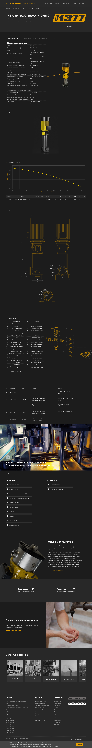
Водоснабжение (40, 703)
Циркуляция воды (40, 714)
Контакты (82, 3)
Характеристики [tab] (13, 38)
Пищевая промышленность (40, 717)
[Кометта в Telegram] (81, 704)
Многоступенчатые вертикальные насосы (17, 707)
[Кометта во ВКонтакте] (72, 704)
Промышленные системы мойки (39, 709)
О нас (74, 3)
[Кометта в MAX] (84, 704)
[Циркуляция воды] (33, 668)
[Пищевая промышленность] (15, 668)
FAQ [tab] (54, 38)
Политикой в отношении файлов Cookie (41, 744)
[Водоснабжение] (51, 668)
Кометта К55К (10, 732)
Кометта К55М (10, 730)
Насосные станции (40, 701)
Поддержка (66, 3)
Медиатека (57, 705)
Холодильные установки (42, 705)
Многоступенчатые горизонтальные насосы (16, 702)
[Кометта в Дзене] (78, 704)
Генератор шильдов (57, 723)
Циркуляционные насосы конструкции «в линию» (17, 715)
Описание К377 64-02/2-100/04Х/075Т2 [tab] (35, 38)
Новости (56, 716)
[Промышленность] (69, 668)
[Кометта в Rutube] (69, 704)
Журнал (57, 3)
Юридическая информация (77, 739)
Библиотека (57, 703)
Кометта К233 (10, 720)
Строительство (39, 712)
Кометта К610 (10, 726)
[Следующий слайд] (87, 671)
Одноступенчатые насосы (13, 718)
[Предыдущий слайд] (4, 671)
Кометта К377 (10, 724)
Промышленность (40, 720)
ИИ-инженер (57, 701)
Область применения (57, 719)
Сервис (56, 707)
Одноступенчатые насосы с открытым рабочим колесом (16, 711)
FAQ (55, 712)
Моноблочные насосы (12, 705)
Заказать (69, 26)
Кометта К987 (10, 728)
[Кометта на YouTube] (75, 704)
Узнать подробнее (58, 570)
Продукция (48, 3)
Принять (79, 744)
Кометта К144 (10, 722)
